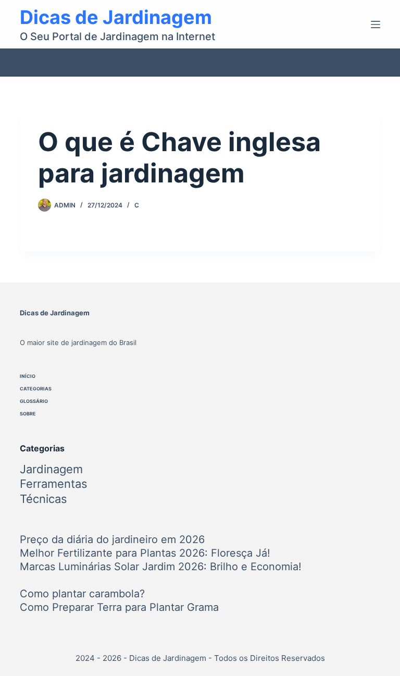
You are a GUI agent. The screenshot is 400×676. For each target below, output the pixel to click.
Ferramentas (54, 483)
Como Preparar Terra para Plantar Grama (119, 607)
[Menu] (375, 24)
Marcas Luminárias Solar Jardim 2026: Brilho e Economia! (161, 566)
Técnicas (43, 499)
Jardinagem (51, 469)
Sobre (28, 413)
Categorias (36, 388)
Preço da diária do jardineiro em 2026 (112, 539)
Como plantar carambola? (82, 593)
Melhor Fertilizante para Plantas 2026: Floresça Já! (145, 553)
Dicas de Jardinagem (116, 17)
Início (27, 376)
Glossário (34, 401)
